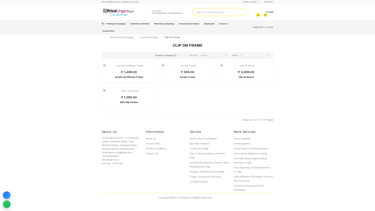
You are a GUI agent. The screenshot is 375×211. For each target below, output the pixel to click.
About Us (151, 138)
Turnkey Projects (199, 181)
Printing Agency (242, 143)
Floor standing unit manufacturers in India (252, 169)
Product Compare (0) (166, 55)
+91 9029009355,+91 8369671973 (167, 13)
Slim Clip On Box (129, 102)
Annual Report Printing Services (251, 148)
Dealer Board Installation (203, 138)
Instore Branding (149, 37)
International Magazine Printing (250, 153)
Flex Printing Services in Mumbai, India (207, 155)
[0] (255, 12)
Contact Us (152, 153)
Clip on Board (246, 77)
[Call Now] (7, 195)
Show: (235, 55)
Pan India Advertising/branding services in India (250, 160)
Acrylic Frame (187, 77)
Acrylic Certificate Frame (129, 77)
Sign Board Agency (200, 143)
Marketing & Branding (121, 37)
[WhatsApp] (7, 204)
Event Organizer (242, 138)
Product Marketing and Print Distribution (249, 187)
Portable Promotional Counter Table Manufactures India (209, 164)
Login (270, 27)
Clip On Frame (172, 37)
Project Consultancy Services (205, 176)
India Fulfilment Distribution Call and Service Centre (253, 178)
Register (258, 27)
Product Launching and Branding (207, 171)
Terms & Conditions (156, 148)
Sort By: (193, 55)
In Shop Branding (199, 148)
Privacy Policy (153, 143)
